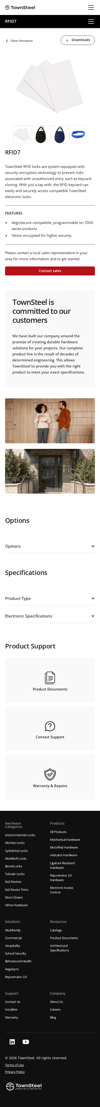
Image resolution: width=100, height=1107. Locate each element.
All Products (58, 832)
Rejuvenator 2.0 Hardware (61, 877)
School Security (15, 953)
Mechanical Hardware (65, 839)
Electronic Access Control (61, 889)
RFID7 (11, 21)
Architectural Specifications (59, 947)
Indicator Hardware (63, 855)
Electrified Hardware (64, 847)
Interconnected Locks (20, 835)
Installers (11, 1009)
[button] (90, 7)
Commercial (13, 938)
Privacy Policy (15, 1071)
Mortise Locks (15, 843)
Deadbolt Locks (16, 858)
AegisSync (12, 969)
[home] (20, 7)
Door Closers (14, 897)
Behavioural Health (18, 961)
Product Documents (64, 938)
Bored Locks (13, 866)
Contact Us (12, 1001)
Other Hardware (16, 905)
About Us (56, 1001)
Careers (55, 1009)
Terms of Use (14, 1065)
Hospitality (12, 945)
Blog (53, 1017)
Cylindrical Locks (16, 850)
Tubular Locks (15, 874)
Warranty (11, 1017)
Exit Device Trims (16, 889)
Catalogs (56, 930)
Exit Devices (13, 881)
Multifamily (13, 930)
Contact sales (50, 271)
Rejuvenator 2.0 (16, 977)
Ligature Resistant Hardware (62, 865)
